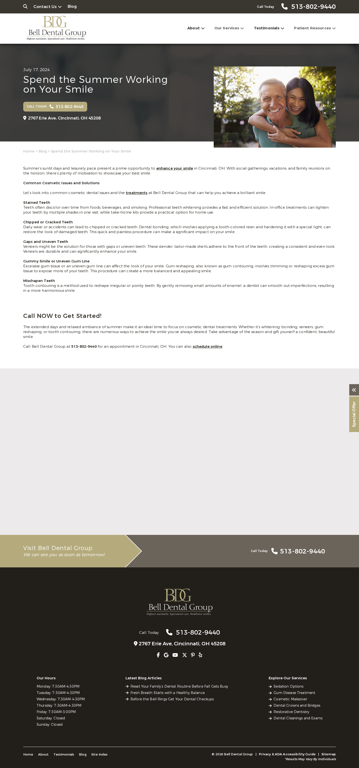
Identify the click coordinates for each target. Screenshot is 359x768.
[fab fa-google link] (166, 655)
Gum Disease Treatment (294, 693)
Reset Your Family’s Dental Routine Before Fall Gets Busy (71, 509)
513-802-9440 (84, 346)
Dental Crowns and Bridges (297, 705)
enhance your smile (174, 168)
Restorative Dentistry (291, 712)
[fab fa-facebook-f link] (158, 655)
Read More (32, 520)
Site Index (99, 754)
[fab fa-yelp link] (200, 655)
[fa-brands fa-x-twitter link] (184, 655)
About (193, 28)
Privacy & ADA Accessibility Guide (287, 754)
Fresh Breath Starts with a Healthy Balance (178, 506)
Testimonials (267, 28)
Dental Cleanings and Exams (298, 718)
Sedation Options (288, 686)
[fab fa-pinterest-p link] (193, 655)
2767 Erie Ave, (64, 118)
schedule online (207, 346)
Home (29, 151)
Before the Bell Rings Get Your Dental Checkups (278, 509)
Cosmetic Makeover (290, 699)
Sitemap (328, 754)
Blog (72, 6)
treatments (137, 192)
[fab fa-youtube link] (175, 655)
